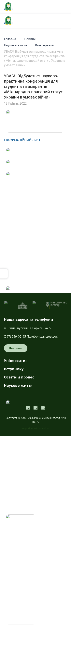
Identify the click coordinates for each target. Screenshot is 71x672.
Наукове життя (15, 45)
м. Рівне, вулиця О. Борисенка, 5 (27, 328)
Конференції (44, 45)
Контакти (15, 348)
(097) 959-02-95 (15, 336)
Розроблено (35, 428)
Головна (10, 39)
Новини (30, 39)
